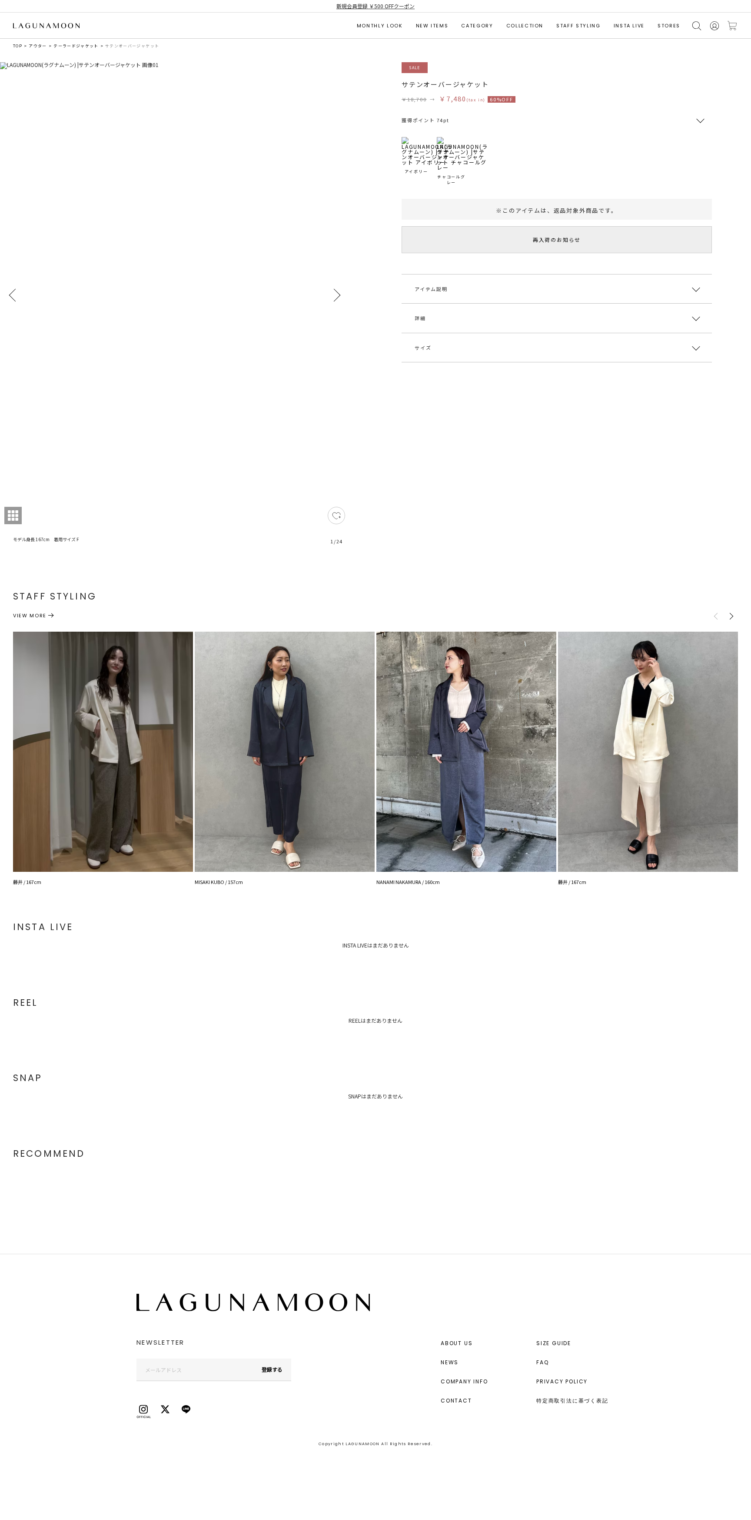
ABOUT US (456, 1343)
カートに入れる (732, 26)
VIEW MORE (30, 615)
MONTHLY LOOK (380, 25)
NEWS (450, 1362)
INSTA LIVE (629, 25)
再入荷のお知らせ (557, 239)
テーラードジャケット (76, 46)
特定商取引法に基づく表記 (572, 1400)
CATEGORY (477, 25)
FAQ (542, 1362)
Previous (13, 295)
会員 (714, 26)
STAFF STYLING (578, 25)
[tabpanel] (174, 308)
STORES (669, 25)
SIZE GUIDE (553, 1343)
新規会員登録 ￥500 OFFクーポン (375, 6)
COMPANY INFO (464, 1381)
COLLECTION (525, 25)
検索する (696, 26)
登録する (272, 1369)
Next (336, 295)
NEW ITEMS (432, 25)
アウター (38, 46)
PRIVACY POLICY (562, 1381)
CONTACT (456, 1400)
